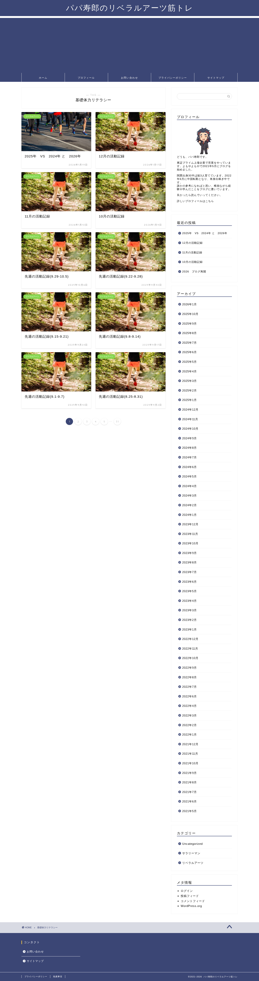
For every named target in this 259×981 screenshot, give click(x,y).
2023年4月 (189, 600)
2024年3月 (189, 495)
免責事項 (57, 976)
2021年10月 (190, 763)
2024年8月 (189, 447)
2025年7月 (189, 342)
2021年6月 (189, 801)
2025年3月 (189, 380)
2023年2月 (189, 619)
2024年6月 (189, 467)
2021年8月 (189, 782)
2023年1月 (189, 629)
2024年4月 (189, 486)
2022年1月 (189, 734)
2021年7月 (189, 792)
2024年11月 (190, 419)
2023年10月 (190, 543)
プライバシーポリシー (173, 77)
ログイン (187, 890)
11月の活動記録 (192, 252)
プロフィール (86, 77)
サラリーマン (191, 853)
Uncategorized (192, 843)
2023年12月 (190, 524)
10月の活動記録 (192, 262)
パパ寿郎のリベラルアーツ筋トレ (129, 7)
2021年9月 (189, 772)
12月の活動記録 (192, 242)
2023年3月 (189, 610)
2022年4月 (189, 705)
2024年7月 (189, 457)
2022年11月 (190, 648)
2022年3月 (189, 715)
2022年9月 (189, 667)
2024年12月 (190, 409)
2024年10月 (190, 428)
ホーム (43, 77)
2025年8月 (189, 333)
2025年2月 (189, 390)
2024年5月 (189, 476)
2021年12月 (190, 744)
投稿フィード (190, 895)
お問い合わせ (129, 77)
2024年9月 (189, 438)
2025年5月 (189, 361)
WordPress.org (191, 906)
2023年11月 (190, 533)
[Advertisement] (129, 44)
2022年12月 (190, 639)
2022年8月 (189, 677)
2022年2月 (189, 725)
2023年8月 (189, 562)
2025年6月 (189, 352)
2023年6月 (189, 581)
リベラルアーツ (192, 862)
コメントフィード (193, 901)
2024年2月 (189, 505)
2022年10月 (190, 658)
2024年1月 (189, 514)
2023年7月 (189, 572)
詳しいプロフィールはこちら (195, 201)
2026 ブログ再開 (194, 271)
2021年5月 (189, 811)
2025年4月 (189, 371)
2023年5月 (189, 591)
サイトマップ (215, 77)
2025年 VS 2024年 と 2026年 (204, 233)
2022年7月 (189, 686)
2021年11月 (190, 753)
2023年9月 (189, 553)
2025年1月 (189, 400)
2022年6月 (189, 696)
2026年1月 (189, 304)
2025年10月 (190, 314)
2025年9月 (189, 323)
